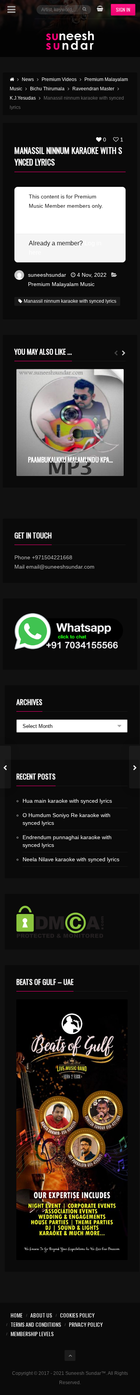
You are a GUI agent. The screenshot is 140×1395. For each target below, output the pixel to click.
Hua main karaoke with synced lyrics (67, 801)
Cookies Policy (77, 1315)
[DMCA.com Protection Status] (72, 921)
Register (39, 215)
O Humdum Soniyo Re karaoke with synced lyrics (66, 819)
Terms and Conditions (35, 1324)
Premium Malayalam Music (61, 284)
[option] (70, 422)
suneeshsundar (47, 275)
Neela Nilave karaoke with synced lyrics (71, 859)
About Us (41, 1315)
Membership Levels (32, 1333)
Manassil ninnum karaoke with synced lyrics (70, 301)
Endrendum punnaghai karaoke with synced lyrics (67, 841)
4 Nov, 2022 (92, 275)
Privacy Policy (86, 1324)
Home (16, 1315)
